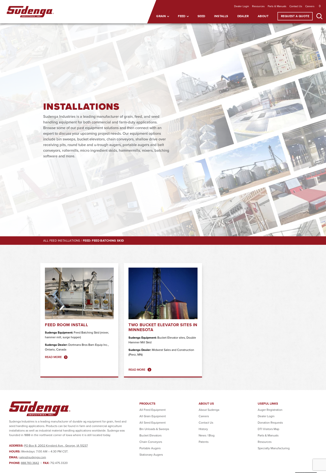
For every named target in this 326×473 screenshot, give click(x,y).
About (263, 16)
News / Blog (207, 435)
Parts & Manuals (277, 6)
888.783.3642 (30, 463)
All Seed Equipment (152, 422)
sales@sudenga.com (32, 457)
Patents (203, 442)
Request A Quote (295, 16)
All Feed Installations (61, 240)
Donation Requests (270, 422)
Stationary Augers (151, 454)
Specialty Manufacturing (274, 448)
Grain (161, 16)
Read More (53, 357)
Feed (181, 16)
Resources (258, 6)
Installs (221, 16)
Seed (201, 16)
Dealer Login (241, 6)
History (203, 429)
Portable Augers (150, 448)
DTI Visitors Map (268, 429)
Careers (309, 6)
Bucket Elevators (150, 435)
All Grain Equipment (152, 416)
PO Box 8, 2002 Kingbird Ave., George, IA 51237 (56, 445)
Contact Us (295, 6)
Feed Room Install (66, 325)
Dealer (243, 16)
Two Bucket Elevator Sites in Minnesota (162, 327)
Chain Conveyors (150, 442)
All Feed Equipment (152, 410)
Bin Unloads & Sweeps (154, 429)
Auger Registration (270, 410)
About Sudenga (209, 410)
